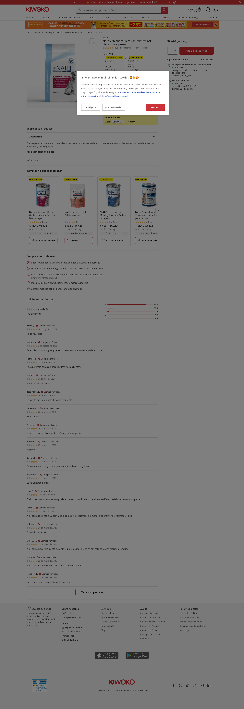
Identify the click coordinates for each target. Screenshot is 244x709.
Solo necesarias (114, 107)
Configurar (91, 107)
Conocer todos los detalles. (135, 92)
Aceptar (155, 107)
